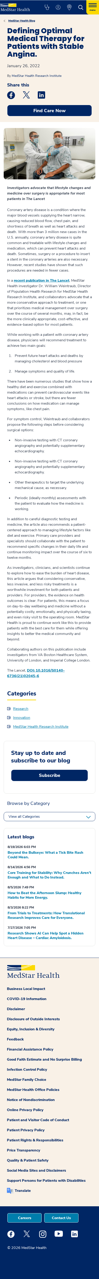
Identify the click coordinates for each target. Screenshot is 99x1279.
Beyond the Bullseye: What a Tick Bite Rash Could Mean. (45, 854)
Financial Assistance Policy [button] (30, 1049)
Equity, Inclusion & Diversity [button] (31, 1029)
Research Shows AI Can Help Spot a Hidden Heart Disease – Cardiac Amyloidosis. (46, 935)
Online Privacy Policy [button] (25, 1109)
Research (20, 708)
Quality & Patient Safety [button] (28, 1160)
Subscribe (49, 775)
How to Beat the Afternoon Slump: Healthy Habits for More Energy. (45, 895)
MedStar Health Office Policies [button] (33, 1089)
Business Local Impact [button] (26, 988)
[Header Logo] (17, 5)
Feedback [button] (15, 1039)
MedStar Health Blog (21, 20)
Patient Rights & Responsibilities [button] (35, 1140)
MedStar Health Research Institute (36, 76)
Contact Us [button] (61, 1218)
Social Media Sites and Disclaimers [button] (36, 1170)
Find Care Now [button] (49, 111)
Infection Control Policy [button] (27, 1069)
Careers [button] (24, 1218)
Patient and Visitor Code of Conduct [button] (38, 1120)
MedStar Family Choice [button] (26, 1079)
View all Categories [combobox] (24, 816)
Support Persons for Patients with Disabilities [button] (46, 1180)
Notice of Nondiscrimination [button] (31, 1099)
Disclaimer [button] (16, 1009)
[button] (46, 7)
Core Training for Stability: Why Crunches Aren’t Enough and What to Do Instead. (49, 875)
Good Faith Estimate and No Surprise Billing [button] (44, 1059)
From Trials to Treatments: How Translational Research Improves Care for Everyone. (46, 915)
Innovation (21, 717)
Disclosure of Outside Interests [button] (33, 1019)
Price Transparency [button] (23, 1150)
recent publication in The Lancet (41, 280)
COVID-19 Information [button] (27, 998)
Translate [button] (23, 1190)
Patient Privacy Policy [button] (26, 1130)
